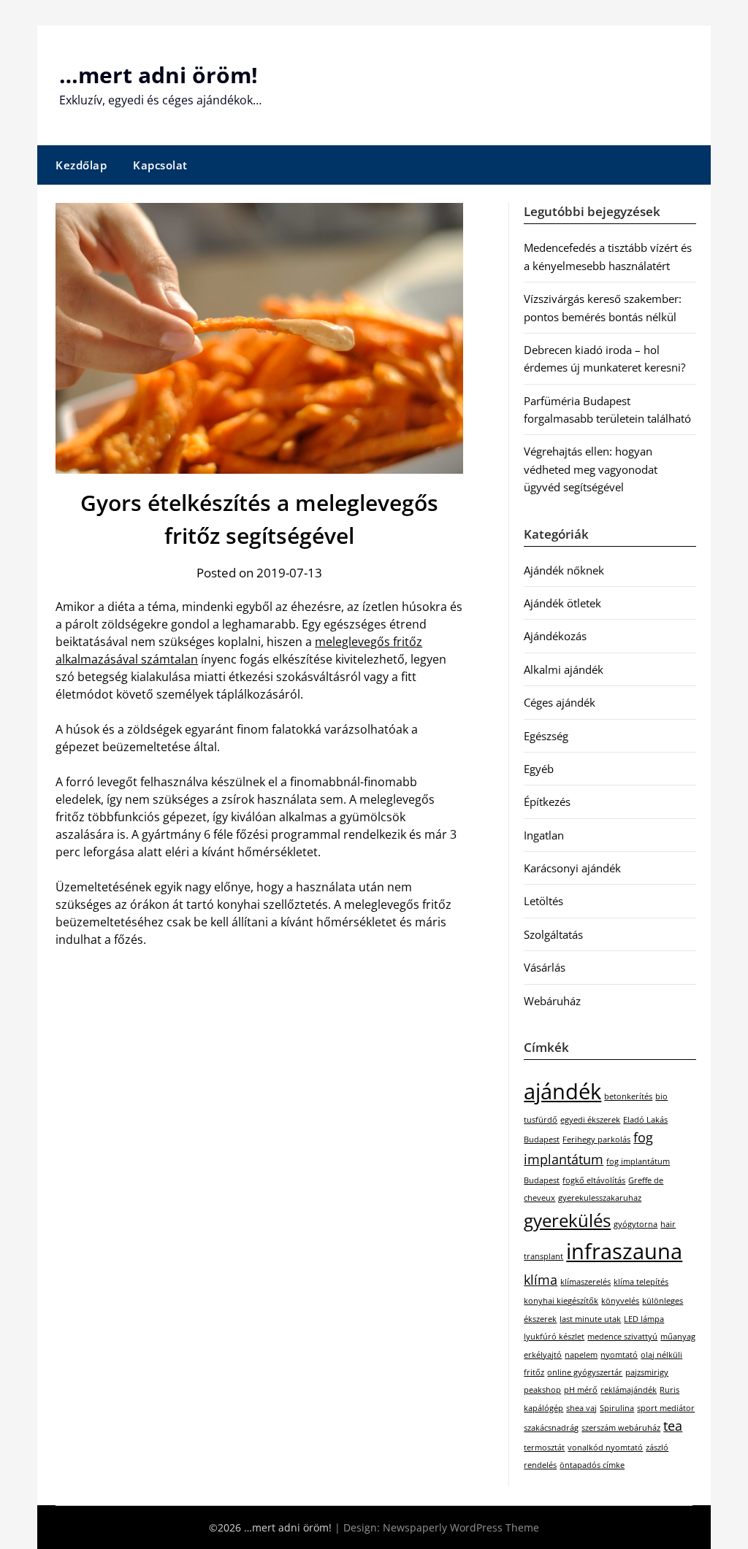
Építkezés (547, 801)
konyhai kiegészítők (561, 1301)
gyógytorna (635, 1224)
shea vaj (581, 1408)
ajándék (562, 1091)
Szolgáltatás (553, 934)
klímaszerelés (585, 1282)
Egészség (546, 736)
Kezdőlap (81, 165)
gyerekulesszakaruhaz (599, 1198)
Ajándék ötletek (562, 603)
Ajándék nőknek (564, 570)
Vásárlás (544, 967)
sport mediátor (666, 1408)
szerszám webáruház (620, 1428)
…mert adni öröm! (158, 75)
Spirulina (617, 1408)
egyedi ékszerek (590, 1120)
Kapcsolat (160, 165)
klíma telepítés (641, 1282)
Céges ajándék (559, 702)
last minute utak (590, 1319)
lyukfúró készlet (554, 1336)
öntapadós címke (592, 1465)
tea (672, 1425)
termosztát (544, 1447)
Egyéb (539, 768)
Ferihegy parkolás (596, 1139)
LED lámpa (644, 1319)
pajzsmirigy (646, 1372)
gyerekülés (567, 1220)
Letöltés (543, 900)
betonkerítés (628, 1096)
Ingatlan (544, 835)
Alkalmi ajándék (563, 669)
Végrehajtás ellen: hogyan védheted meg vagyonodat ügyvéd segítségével (590, 469)
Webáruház (552, 1000)
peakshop (542, 1390)
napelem (581, 1355)
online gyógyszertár (584, 1372)
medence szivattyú (622, 1336)
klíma (540, 1279)
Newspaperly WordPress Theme (461, 1527)
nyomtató (619, 1355)
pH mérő (581, 1390)
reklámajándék (628, 1390)
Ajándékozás (555, 636)
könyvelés (620, 1301)
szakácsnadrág (551, 1428)
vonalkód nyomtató (605, 1447)
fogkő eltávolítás (593, 1180)
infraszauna (624, 1251)
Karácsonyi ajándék (572, 868)
